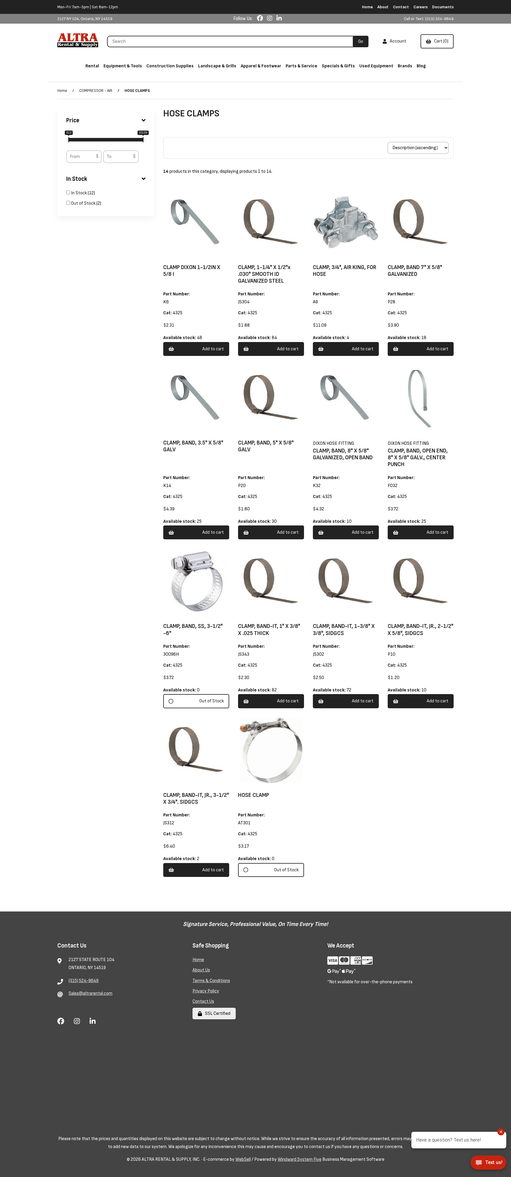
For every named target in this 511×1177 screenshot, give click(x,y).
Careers (420, 6)
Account (397, 41)
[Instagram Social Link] (270, 18)
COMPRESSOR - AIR (95, 90)
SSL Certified (216, 1013)
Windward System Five (299, 1159)
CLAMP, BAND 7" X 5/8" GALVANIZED (415, 271)
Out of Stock (83, 203)
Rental (92, 66)
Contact (401, 6)
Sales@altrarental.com (90, 993)
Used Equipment (376, 66)
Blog (421, 66)
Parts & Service (301, 66)
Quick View (204, 256)
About (383, 6)
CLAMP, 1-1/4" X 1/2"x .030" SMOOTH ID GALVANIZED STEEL (264, 274)
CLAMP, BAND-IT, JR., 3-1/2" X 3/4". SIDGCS (196, 798)
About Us (201, 970)
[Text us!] (488, 1164)
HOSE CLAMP (253, 795)
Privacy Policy (206, 991)
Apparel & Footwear (261, 66)
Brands (405, 66)
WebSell (243, 1159)
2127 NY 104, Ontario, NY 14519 (84, 18)
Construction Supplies (170, 66)
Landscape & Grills (217, 66)
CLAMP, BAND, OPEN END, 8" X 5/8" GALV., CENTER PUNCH (418, 457)
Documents (443, 6)
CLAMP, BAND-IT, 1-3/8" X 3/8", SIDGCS (344, 629)
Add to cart (213, 349)
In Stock (76, 179)
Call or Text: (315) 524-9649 (429, 18)
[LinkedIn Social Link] (279, 18)
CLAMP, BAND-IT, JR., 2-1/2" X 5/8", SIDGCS (420, 629)
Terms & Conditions (211, 981)
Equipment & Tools (123, 66)
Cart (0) (440, 41)
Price (72, 120)
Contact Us (203, 1001)
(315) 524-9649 (83, 981)
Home (367, 6)
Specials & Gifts (338, 66)
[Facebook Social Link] (261, 18)
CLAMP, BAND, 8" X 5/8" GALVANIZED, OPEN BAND (343, 454)
